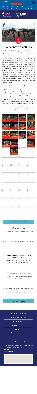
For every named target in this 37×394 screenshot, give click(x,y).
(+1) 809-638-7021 (8, 349)
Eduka (18, 8)
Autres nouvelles (18, 222)
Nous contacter (17, 3)
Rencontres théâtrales (18, 47)
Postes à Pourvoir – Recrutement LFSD (18, 292)
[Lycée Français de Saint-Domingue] (14, 17)
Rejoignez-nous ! (19, 325)
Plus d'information (19, 318)
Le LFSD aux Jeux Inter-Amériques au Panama (18, 231)
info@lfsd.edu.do (8, 351)
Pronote (9, 8)
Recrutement (28, 8)
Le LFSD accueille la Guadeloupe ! (18, 245)
